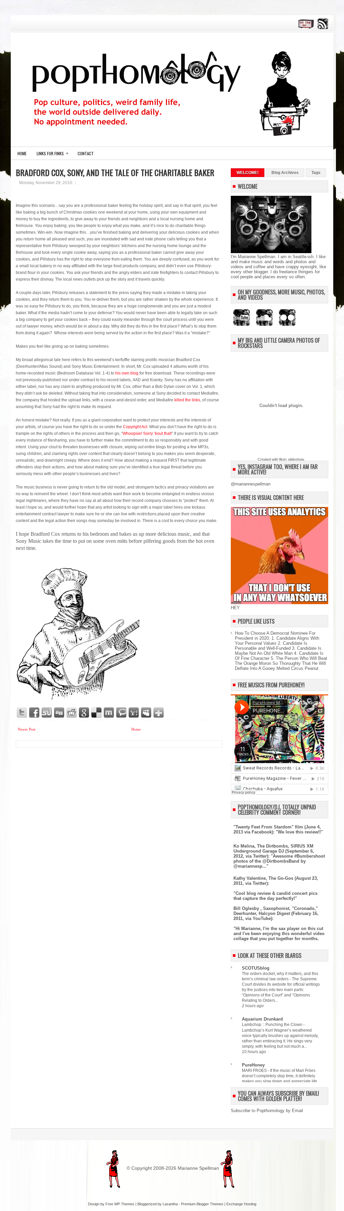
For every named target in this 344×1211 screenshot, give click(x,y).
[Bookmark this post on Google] (84, 712)
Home (22, 153)
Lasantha (170, 1204)
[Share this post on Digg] (59, 712)
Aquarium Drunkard (262, 1019)
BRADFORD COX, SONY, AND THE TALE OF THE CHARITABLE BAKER (115, 172)
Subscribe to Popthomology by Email (267, 1110)
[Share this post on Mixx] (109, 712)
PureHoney (253, 1065)
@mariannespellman (250, 483)
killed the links (187, 400)
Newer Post (26, 729)
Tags (315, 172)
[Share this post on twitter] (22, 712)
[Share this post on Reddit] (72, 712)
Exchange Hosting (241, 1204)
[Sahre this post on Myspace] (146, 712)
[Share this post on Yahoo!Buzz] (134, 712)
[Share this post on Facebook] (34, 712)
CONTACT (86, 153)
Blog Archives (285, 172)
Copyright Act (135, 426)
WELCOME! (247, 172)
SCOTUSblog (255, 968)
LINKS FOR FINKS (52, 153)
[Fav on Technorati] (121, 712)
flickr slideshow (291, 459)
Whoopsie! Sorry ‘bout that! (147, 433)
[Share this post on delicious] (96, 712)
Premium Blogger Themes (202, 1204)
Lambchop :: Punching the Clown (272, 1024)
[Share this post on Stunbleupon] (47, 712)
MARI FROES (255, 1070)
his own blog (126, 373)
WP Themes (124, 1204)
